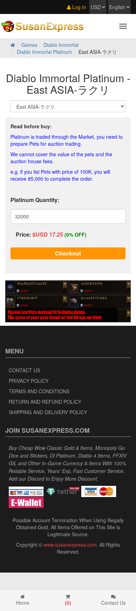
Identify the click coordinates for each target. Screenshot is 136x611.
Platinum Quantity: (34, 200)
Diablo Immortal (61, 44)
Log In (78, 6)
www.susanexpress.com (70, 544)
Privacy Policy (28, 380)
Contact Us (24, 370)
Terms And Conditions (39, 391)
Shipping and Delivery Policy (48, 412)
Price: (23, 234)
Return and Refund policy (45, 401)
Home (22, 602)
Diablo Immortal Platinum (44, 51)
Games (29, 44)
